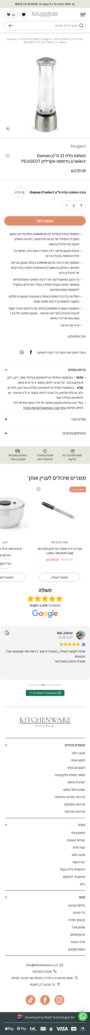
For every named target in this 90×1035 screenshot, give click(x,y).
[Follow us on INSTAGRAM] (59, 1000)
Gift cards (78, 753)
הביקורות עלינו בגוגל (72, 869)
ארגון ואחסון (78, 934)
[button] (7, 156)
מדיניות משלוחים (74, 804)
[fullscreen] (8, 129)
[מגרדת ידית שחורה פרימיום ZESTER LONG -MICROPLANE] (60, 511)
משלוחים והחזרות (74, 433)
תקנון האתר (78, 760)
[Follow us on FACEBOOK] (45, 1000)
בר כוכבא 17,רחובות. (42, 984)
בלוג (82, 884)
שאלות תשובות (76, 840)
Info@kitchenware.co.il (42, 965)
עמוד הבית (77, 39)
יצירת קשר (78, 862)
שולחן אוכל (78, 927)
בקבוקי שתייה (76, 920)
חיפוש (12, 25)
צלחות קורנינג (76, 905)
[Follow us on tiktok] (31, 1000)
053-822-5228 (42, 971)
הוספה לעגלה (59, 577)
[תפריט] (83, 14)
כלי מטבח (79, 912)
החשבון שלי (78, 832)
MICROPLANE (59, 542)
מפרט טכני (78, 419)
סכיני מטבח (78, 942)
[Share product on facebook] (31, 352)
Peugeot (46, 39)
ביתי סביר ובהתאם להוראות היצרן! (44, 407)
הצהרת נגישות (76, 782)
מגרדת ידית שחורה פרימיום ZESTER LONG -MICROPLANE (59, 550)
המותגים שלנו (61, 39)
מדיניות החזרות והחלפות (70, 797)
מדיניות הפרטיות (75, 811)
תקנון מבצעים (76, 767)
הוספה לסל (45, 221)
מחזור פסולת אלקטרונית (70, 775)
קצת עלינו (79, 847)
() (13, 15)
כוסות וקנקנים (76, 949)
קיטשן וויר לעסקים (74, 876)
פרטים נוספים (77, 369)
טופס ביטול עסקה (74, 789)
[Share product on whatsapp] (22, 352)
